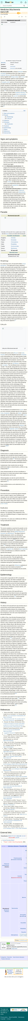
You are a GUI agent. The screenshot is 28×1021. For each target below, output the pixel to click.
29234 (16, 837)
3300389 (24, 828)
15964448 (8, 798)
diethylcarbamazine (20, 531)
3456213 (8, 758)
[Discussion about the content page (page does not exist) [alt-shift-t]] (4, 17)
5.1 (6, 734)
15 (11, 637)
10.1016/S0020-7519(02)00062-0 (16, 715)
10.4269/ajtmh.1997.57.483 (11, 776)
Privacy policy (4, 1017)
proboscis (21, 425)
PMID (4, 717)
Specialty (3, 62)
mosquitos (23, 354)
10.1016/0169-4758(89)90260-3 (13, 820)
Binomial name (14, 252)
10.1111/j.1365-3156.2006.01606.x (13, 786)
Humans (3, 354)
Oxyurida (23, 932)
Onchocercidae (15, 246)
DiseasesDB (12, 837)
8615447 (24, 764)
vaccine (16, 96)
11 (14, 539)
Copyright (3, 1019)
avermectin (12, 66)
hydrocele (21, 190)
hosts (23, 353)
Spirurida (9, 957)
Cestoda (20, 876)
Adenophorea (14, 934)
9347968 (24, 776)
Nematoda (13, 240)
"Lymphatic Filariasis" (9, 732)
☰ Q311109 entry (22, 940)
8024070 (8, 770)
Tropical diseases (5, 959)
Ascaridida (23, 922)
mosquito (4, 82)
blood (7, 233)
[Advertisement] (14, 993)
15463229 (8, 822)
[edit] (24, 235)
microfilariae (15, 363)
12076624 (8, 717)
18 (16, 705)
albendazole (11, 533)
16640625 (8, 787)
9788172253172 (9, 751)
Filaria (5, 842)
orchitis (9, 181)
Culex (2, 413)
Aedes (19, 413)
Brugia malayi (14, 76)
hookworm (22, 916)
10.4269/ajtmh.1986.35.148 (14, 756)
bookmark (24, 13)
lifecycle (16, 353)
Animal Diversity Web (7, 840)
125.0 (23, 836)
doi (8, 715)
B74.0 (13, 836)
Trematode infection (16, 859)
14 (15, 596)
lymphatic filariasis (5, 75)
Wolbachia (17, 565)
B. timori (23, 76)
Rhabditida (14, 244)
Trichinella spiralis (23, 934)
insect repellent (23, 549)
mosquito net (9, 549)
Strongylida (23, 914)
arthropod (20, 71)
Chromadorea (14, 242)
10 (8, 481)
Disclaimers (21, 1017)
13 (22, 566)
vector (8, 82)
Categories (3, 957)
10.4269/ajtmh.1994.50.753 (19, 768)
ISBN (4, 740)
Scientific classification (13, 235)
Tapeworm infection (16, 877)
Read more (14, 948)
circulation (5, 365)
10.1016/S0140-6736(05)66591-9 (12, 797)
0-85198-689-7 (11, 809)
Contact (9, 1019)
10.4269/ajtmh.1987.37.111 (11, 828)
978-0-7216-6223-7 (10, 804)
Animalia (13, 237)
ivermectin (12, 68)
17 (18, 698)
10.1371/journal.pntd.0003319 (12, 729)
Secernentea (15, 908)
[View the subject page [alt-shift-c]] (1, 17)
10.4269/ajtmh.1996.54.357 (11, 764)
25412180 (8, 731)
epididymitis (15, 185)
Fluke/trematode (18, 858)
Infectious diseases (13, 846)
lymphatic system (14, 428)
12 (4, 545)
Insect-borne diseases (18, 957)
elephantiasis (21, 192)
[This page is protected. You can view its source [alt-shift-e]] (19, 17)
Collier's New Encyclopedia (15, 842)
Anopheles (7, 413)
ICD (9, 836)
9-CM (20, 836)
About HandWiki (13, 1017)
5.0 (4, 734)
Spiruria (24, 897)
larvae (25, 414)
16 (16, 693)
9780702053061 (9, 740)
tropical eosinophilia (21, 94)
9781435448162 (9, 747)
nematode (3, 73)
